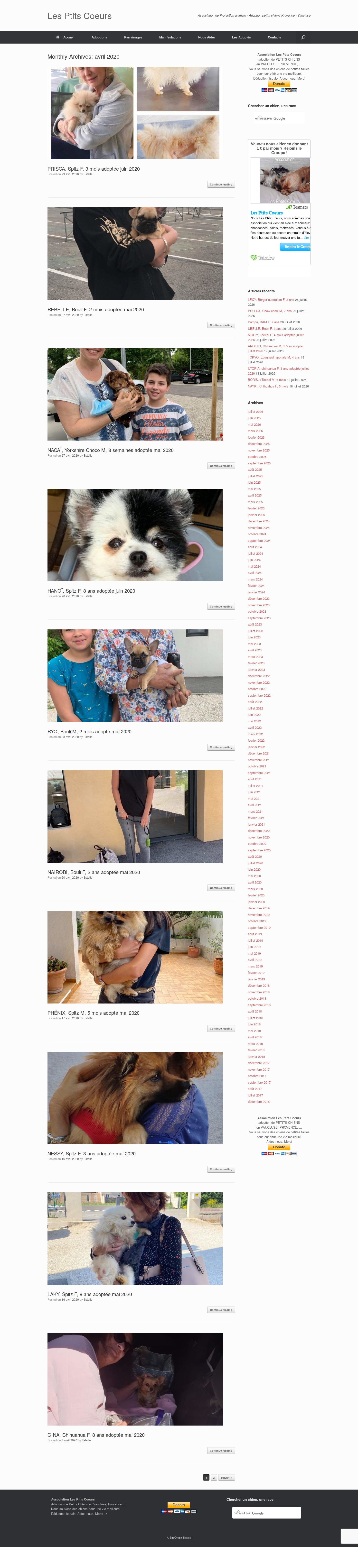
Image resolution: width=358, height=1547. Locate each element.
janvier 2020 (256, 901)
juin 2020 (254, 869)
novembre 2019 (259, 914)
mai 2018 (254, 1030)
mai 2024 (254, 566)
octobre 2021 (257, 766)
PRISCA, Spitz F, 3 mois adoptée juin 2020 (93, 168)
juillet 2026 (255, 411)
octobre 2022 (257, 688)
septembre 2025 (259, 463)
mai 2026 (254, 424)
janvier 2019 (256, 979)
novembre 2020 (259, 837)
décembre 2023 (259, 598)
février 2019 (256, 972)
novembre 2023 (259, 605)
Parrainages (133, 37)
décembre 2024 (259, 521)
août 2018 (255, 1011)
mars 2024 (255, 579)
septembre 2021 (259, 772)
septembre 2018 (259, 1005)
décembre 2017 (259, 1062)
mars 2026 (255, 430)
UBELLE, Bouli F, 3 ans (265, 328)
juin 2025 (254, 482)
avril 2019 (255, 959)
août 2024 (255, 546)
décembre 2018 (259, 985)
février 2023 (256, 663)
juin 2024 (254, 559)
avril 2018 (255, 1037)
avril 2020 (255, 882)
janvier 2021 (256, 824)
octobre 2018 (257, 998)
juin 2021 (254, 792)
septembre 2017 (259, 1082)
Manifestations (170, 37)
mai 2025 (254, 489)
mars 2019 (255, 966)
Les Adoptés (241, 37)
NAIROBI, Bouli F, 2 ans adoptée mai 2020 (93, 871)
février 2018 (256, 1050)
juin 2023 (254, 637)
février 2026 (256, 437)
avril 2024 (255, 572)
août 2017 (255, 1088)
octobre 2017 (257, 1075)
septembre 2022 (259, 695)
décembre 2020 (259, 830)
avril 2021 (255, 804)
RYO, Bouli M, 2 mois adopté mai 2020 (89, 731)
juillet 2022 (255, 708)
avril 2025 (255, 495)
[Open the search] (303, 37)
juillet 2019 (255, 940)
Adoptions (99, 37)
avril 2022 (255, 727)
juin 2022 (254, 714)
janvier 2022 (256, 747)
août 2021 (255, 779)
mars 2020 (255, 888)
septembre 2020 (259, 850)
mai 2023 (254, 643)
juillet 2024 (255, 553)
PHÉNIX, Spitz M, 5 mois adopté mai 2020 (93, 1012)
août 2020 (255, 856)
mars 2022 (255, 734)
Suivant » (227, 1477)
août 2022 (255, 701)
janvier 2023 (256, 669)
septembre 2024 (259, 540)
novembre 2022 (259, 682)
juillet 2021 (255, 785)
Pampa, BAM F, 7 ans (263, 322)
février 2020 (256, 895)
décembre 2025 (259, 443)
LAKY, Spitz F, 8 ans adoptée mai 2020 (89, 1294)
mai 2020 (254, 876)
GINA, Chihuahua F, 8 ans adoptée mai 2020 (96, 1434)
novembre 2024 (259, 527)
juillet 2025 (255, 476)
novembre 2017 (259, 1069)
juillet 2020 (255, 863)
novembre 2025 (259, 450)
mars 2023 (255, 656)
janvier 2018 (256, 1056)
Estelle (88, 174)
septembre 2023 (259, 618)
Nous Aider (206, 37)
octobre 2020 (257, 843)
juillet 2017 (255, 1095)
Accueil (69, 37)
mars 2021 (255, 811)
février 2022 (256, 740)
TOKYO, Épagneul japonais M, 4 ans (274, 357)
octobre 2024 (257, 534)
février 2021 (256, 817)
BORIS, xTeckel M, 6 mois (267, 379)
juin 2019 (254, 946)
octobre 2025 (257, 456)
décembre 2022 (259, 675)
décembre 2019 (259, 908)
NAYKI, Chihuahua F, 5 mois (268, 386)
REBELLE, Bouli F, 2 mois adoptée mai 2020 (95, 309)
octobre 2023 (257, 611)
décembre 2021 (259, 753)
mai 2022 (254, 721)
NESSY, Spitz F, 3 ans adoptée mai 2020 (91, 1153)
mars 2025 (255, 501)
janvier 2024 (256, 592)
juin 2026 (254, 417)
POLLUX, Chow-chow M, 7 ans (270, 310)
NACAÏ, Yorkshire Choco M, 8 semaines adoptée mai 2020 (110, 449)
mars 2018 (255, 1043)
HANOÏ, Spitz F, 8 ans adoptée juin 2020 (91, 590)
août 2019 (255, 933)
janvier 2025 (256, 514)
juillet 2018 (255, 1017)
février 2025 (256, 508)
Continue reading (221, 184)
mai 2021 (254, 798)
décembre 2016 (259, 1101)
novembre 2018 (259, 992)
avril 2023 (255, 650)
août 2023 (255, 624)
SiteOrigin (176, 1537)
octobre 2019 (257, 921)
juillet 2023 (255, 630)
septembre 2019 (259, 927)
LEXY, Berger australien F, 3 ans (271, 299)
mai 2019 (254, 953)
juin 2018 (254, 1024)
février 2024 (256, 585)
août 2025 (255, 469)
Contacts (274, 37)
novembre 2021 (259, 759)
